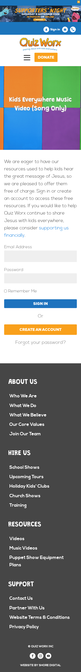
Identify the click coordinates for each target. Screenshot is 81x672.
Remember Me (22, 291)
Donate (46, 57)
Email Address (18, 247)
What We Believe (28, 415)
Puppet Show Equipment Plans (36, 561)
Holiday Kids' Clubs (29, 486)
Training (18, 505)
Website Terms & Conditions (39, 617)
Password (13, 269)
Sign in (55, 29)
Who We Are (23, 396)
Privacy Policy (24, 627)
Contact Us (21, 598)
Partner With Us (27, 608)
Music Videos (23, 548)
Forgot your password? (40, 343)
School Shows (24, 467)
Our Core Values (26, 424)
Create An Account (40, 329)
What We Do (22, 406)
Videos (17, 539)
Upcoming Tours (26, 477)
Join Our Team (25, 434)
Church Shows (24, 496)
